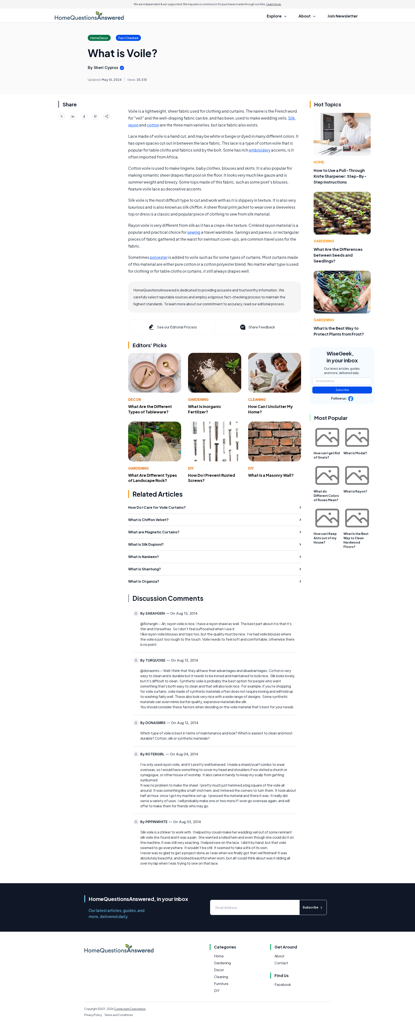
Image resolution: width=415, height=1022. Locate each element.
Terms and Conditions (118, 1015)
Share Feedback (261, 327)
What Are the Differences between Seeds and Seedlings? (338, 255)
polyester (159, 257)
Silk (291, 117)
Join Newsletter (342, 15)
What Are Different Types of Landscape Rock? (152, 478)
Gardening (198, 399)
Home (319, 162)
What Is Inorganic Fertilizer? (204, 409)
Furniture (221, 983)
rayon (133, 124)
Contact (281, 963)
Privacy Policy (93, 1015)
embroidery (259, 149)
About (279, 956)
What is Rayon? (355, 491)
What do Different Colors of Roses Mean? (326, 495)
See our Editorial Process (177, 327)
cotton (153, 124)
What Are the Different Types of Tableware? (150, 409)
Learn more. (274, 4)
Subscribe (342, 390)
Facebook (283, 984)
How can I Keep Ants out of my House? (325, 538)
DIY (191, 468)
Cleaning (257, 399)
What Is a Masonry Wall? (271, 475)
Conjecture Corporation (130, 1009)
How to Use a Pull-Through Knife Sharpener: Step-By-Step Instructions (340, 176)
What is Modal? (355, 453)
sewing (193, 232)
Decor (134, 399)
